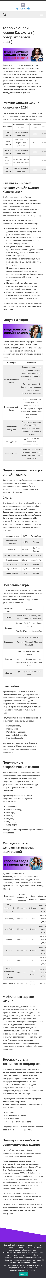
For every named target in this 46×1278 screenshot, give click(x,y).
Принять (23, 1274)
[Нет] (43, 1260)
